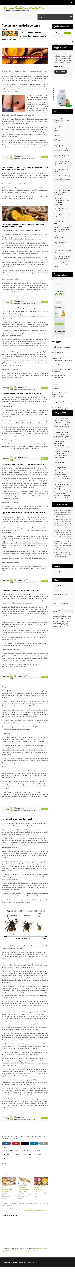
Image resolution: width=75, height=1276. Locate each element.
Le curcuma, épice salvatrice (61, 348)
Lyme (39, 1203)
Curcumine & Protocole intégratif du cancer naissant (61, 128)
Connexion (57, 590)
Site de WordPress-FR (61, 603)
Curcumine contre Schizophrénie (36, 1211)
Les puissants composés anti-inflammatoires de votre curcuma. (61, 229)
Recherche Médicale (58, 375)
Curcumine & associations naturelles (60, 393)
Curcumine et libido (58, 377)
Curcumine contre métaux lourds (62, 251)
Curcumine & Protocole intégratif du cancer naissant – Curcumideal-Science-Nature (61, 453)
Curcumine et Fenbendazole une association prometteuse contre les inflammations (62, 147)
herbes (25, 1203)
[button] (6, 1143)
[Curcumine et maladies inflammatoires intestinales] (9, 1181)
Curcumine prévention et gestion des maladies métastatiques (62, 192)
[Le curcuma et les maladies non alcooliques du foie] (41, 1181)
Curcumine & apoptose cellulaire (62, 360)
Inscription (57, 585)
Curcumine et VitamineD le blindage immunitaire (62, 257)
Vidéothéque (56, 388)
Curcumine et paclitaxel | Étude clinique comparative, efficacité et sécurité (62, 178)
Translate (66, 44)
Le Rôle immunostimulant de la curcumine (62, 236)
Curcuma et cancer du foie (62, 186)
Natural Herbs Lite (33, 1262)
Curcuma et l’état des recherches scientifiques (17, 1209)
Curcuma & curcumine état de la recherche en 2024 (61, 163)
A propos (55, 346)
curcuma (12, 1203)
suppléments (10, 1205)
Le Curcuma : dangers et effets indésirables (61, 370)
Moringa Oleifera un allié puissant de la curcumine (60, 408)
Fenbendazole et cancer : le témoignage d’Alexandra (61, 469)
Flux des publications (60, 594)
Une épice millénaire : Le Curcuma (59, 353)
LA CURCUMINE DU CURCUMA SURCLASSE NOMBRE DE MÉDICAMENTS (61, 201)
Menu (40, 17)
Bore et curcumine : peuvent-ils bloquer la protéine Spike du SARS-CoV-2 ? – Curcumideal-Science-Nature (62, 422)
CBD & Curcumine (57, 396)
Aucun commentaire (16, 29)
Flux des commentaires (61, 599)
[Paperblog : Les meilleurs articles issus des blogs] (58, 572)
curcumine (18, 1203)
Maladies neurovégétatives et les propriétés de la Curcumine (61, 137)
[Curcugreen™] (59, 307)
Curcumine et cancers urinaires (61, 209)
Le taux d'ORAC (56, 365)
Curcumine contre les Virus (61, 222)
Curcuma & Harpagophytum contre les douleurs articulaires (62, 402)
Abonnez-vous (60, 72)
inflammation (32, 1203)
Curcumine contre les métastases (61, 170)
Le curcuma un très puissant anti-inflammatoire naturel (62, 383)
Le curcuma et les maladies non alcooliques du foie (40, 1187)
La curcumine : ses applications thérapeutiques (60, 244)
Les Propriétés (56, 358)
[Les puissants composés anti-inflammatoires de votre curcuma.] (25, 1181)
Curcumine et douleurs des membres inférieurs (61, 156)
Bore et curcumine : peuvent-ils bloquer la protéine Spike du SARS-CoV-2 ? (62, 119)
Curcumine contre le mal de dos (62, 216)
